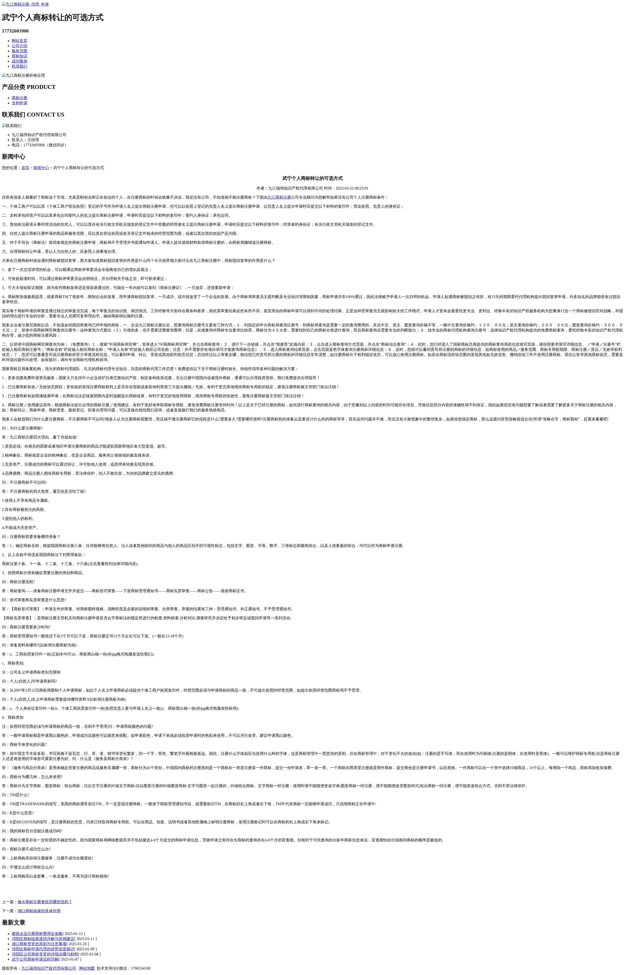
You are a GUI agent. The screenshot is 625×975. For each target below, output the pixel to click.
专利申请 (19, 103)
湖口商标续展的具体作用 (39, 911)
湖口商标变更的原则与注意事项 (39, 944)
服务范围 (19, 51)
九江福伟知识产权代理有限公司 (48, 968)
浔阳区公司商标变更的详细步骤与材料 (45, 954)
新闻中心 (41, 168)
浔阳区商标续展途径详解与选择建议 (43, 939)
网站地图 (87, 968)
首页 (25, 168)
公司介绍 (19, 46)
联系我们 (19, 66)
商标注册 (19, 98)
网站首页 (19, 41)
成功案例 (19, 61)
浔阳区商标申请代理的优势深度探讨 (43, 949)
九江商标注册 (279, 197)
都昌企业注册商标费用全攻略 (37, 934)
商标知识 (19, 56)
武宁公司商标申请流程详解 (35, 959)
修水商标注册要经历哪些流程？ (45, 902)
